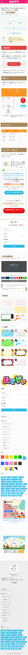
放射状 (9, 493)
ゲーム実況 (3, 481)
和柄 (17, 491)
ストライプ (15, 481)
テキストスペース (4, 484)
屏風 (2, 493)
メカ (24, 486)
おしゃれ (7, 14)
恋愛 (6, 493)
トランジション (7, 429)
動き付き (7, 426)
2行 (5, 477)
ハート (2, 486)
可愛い (8, 491)
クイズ (8, 479)
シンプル (9, 481)
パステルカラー (9, 486)
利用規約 (10, 58)
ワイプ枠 (6, 434)
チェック (20, 481)
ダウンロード (15, 64)
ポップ (20, 486)
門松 (12, 495)
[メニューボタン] (1, 1)
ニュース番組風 (19, 484)
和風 (20, 491)
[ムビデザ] (14, 1)
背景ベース (7, 442)
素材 (7, 12)
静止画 (6, 448)
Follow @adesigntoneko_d (14, 268)
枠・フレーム (7, 437)
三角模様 (3, 491)
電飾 (16, 495)
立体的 (2, 495)
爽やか (21, 493)
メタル (2, 488)
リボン (13, 488)
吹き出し (12, 491)
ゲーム (20, 479)
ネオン (25, 484)
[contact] (16, 582)
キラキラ (3, 479)
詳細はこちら (23, 100)
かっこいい (15, 477)
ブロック (15, 486)
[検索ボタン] (26, 1)
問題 (24, 491)
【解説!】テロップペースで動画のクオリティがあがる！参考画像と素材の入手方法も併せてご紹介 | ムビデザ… (18, 164)
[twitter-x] (12, 582)
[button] (3, 278)
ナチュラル (12, 484)
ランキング (6, 432)
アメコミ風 (21, 477)
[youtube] (14, 582)
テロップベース (12, 12)
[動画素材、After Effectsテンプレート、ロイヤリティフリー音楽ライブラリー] (14, 177)
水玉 (18, 493)
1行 (3, 14)
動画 (6, 445)
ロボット (18, 488)
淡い (17, 14)
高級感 (20, 495)
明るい (14, 493)
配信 (9, 495)
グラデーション (12, 14)
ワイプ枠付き (23, 488)
